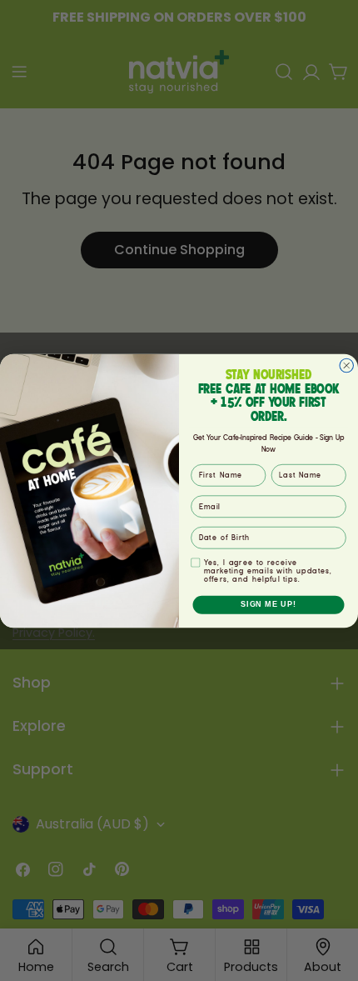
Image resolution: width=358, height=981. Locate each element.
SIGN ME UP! (268, 604)
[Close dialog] (347, 365)
